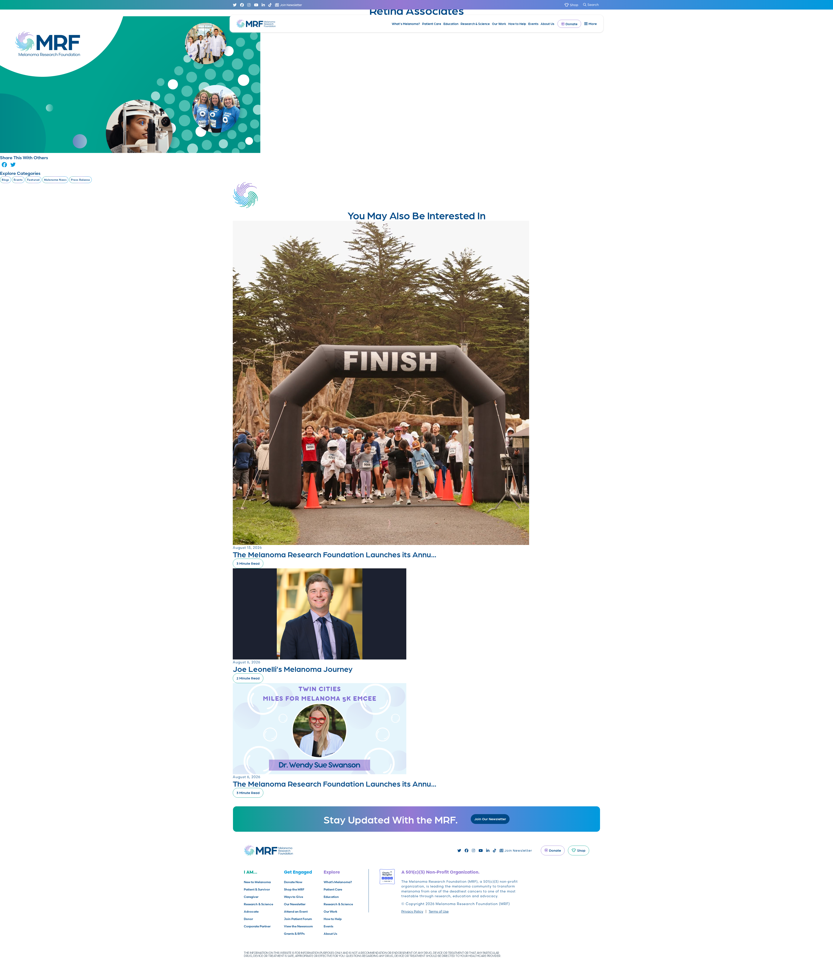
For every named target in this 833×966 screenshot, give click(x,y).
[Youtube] (256, 5)
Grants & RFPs (294, 934)
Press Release (80, 179)
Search (593, 5)
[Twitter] (235, 5)
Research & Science (475, 24)
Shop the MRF (294, 889)
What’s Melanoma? (406, 24)
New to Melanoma (257, 882)
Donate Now (293, 882)
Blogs (5, 179)
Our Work (499, 24)
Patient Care (431, 24)
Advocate (251, 912)
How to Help (517, 24)
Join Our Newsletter (490, 819)
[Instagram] (249, 5)
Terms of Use (439, 911)
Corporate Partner (257, 926)
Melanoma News (55, 179)
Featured (33, 179)
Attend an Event (296, 912)
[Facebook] (242, 5)
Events (533, 24)
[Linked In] (263, 5)
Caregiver (251, 897)
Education (450, 24)
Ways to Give (293, 897)
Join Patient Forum (298, 919)
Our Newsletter (294, 904)
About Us (547, 24)
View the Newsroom (298, 926)
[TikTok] (270, 5)
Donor (248, 919)
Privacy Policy (412, 911)
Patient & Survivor (257, 889)
